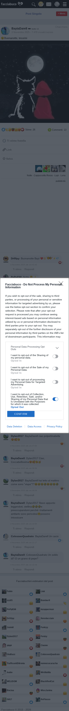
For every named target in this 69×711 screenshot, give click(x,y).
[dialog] (34, 355)
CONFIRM (20, 414)
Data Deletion (14, 426)
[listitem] (34, 347)
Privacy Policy (54, 426)
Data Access (34, 426)
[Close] (62, 284)
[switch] (55, 356)
